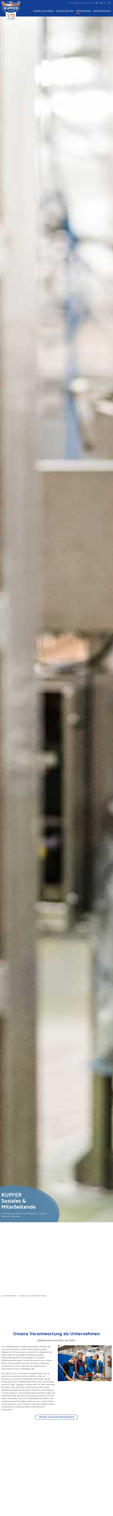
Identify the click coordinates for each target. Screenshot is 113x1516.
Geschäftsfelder (65, 11)
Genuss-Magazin (102, 11)
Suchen (109, 2)
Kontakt (82, 3)
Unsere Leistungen (43, 11)
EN (105, 3)
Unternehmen (83, 11)
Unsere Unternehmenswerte (56, 1417)
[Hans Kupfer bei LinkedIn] (97, 2)
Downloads (73, 3)
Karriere (91, 3)
